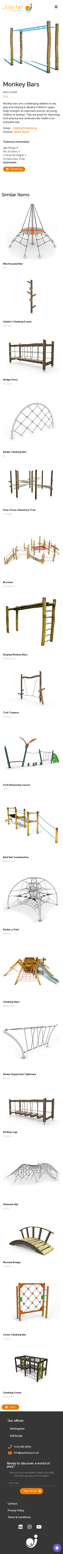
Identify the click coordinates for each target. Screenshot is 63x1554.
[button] (57, 1548)
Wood (25, 132)
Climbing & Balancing (24, 128)
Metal (17, 132)
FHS (5, 96)
